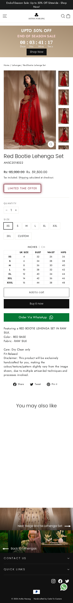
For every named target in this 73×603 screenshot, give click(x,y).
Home (7, 65)
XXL (55, 226)
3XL (9, 236)
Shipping (23, 177)
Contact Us (15, 558)
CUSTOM (23, 236)
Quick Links (14, 569)
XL (44, 226)
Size (7, 219)
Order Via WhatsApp (33, 317)
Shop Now (36, 52)
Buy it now (36, 303)
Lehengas (16, 65)
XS (8, 226)
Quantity (10, 203)
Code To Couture (55, 598)
